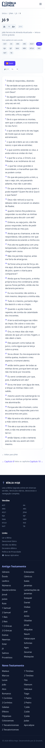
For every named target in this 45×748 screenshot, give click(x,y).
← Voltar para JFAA (10, 454)
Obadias (28, 620)
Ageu (26, 647)
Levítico (5, 581)
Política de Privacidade (11, 552)
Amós (26, 616)
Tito (26, 680)
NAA (17, 48)
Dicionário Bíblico (9, 548)
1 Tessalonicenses (10, 725)
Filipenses (6, 716)
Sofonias (28, 643)
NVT (5, 53)
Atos (4, 689)
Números (6, 585)
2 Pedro (27, 702)
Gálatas (5, 707)
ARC (24, 44)
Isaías (26, 581)
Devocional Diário (9, 541)
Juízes (4, 599)
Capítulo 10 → (36, 461)
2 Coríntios (7, 702)
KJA (5, 48)
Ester (4, 644)
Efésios (5, 711)
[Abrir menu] (40, 4)
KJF (11, 48)
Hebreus (28, 689)
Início (4, 13)
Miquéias (28, 629)
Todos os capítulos (22, 461)
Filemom (28, 684)
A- (4, 26)
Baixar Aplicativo (12, 555)
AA (11, 44)
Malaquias (29, 656)
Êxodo (5, 576)
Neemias (6, 639)
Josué (4, 594)
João (4, 684)
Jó (16, 13)
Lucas (4, 680)
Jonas (26, 625)
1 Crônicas (7, 626)
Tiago (26, 693)
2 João (27, 711)
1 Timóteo (29, 671)
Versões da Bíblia (9, 545)
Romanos (6, 693)
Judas (26, 720)
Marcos (5, 675)
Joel (25, 611)
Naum (27, 634)
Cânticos (28, 576)
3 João (27, 716)
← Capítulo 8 (8, 461)
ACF (5, 44)
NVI (39, 48)
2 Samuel (6, 612)
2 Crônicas (7, 630)
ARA (17, 44)
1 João (27, 707)
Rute (4, 603)
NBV (24, 48)
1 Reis (5, 617)
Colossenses (8, 720)
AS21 (32, 44)
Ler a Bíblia (6, 538)
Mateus (5, 671)
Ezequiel (28, 598)
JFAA (11, 13)
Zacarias (28, 652)
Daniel (27, 602)
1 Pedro (27, 698)
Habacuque (29, 638)
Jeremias (28, 585)
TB (11, 53)
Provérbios (7, 657)
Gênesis (6, 572)
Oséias (27, 607)
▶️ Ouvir (9, 63)
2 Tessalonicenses (10, 729)
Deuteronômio (9, 590)
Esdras (5, 635)
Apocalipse (29, 725)
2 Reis (5, 621)
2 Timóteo (29, 675)
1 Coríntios (7, 698)
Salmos (5, 653)
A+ (13, 26)
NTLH (32, 48)
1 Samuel (6, 608)
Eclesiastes (29, 572)
